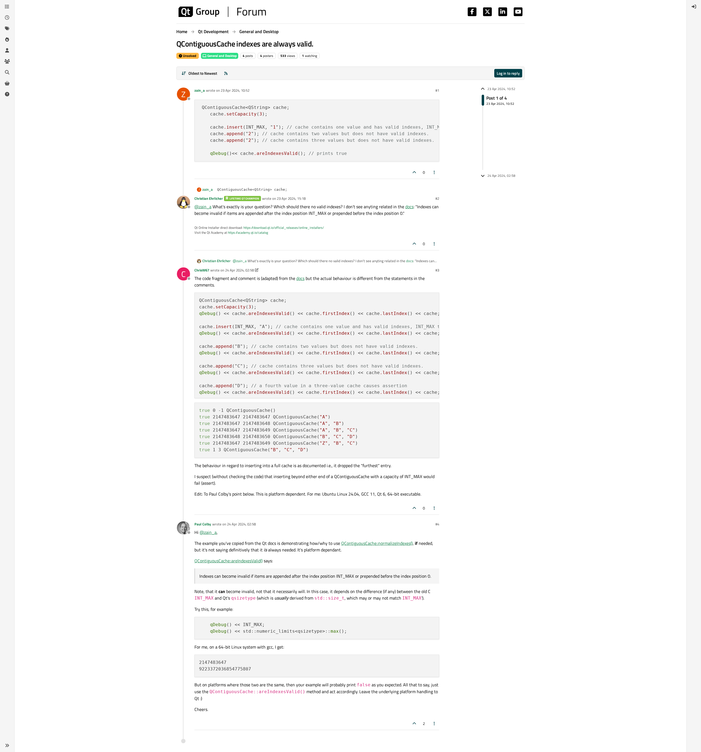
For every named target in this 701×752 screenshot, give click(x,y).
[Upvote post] (414, 172)
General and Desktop (221, 55)
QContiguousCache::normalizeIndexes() (377, 543)
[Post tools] (434, 172)
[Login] (694, 6)
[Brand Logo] (222, 12)
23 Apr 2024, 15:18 (291, 198)
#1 (437, 90)
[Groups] (7, 61)
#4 (437, 524)
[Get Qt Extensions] (7, 83)
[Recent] (7, 17)
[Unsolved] (7, 94)
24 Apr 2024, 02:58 (239, 270)
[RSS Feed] (226, 73)
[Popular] (7, 39)
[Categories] (7, 6)
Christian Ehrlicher (208, 198)
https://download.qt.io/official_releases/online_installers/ (283, 227)
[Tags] (7, 28)
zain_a (199, 90)
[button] (7, 745)
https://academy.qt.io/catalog (248, 232)
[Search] (7, 72)
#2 (437, 198)
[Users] (7, 50)
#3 (437, 270)
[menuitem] (694, 6)
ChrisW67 (201, 270)
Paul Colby (202, 524)
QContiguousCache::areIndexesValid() (228, 560)
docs (409, 206)
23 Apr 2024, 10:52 (235, 90)
